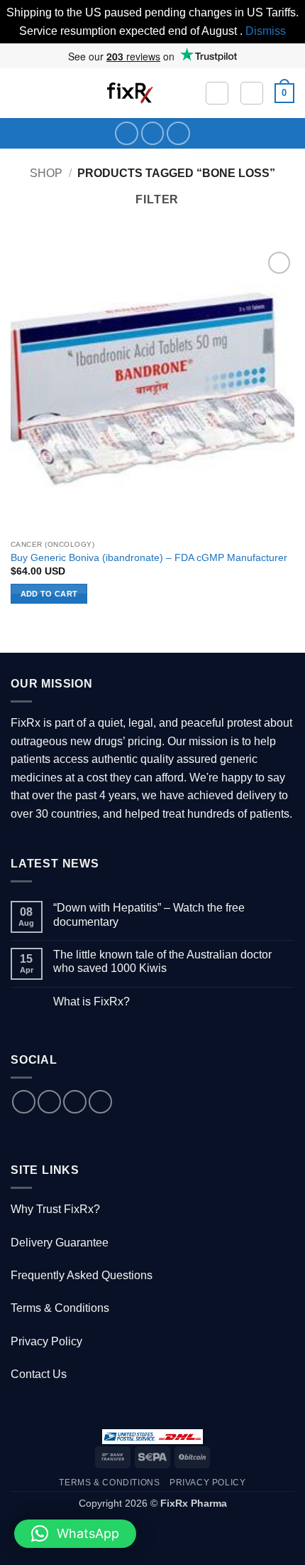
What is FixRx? (91, 1001)
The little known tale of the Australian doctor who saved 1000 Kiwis (162, 961)
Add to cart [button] (49, 593)
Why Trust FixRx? (55, 1209)
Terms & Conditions (60, 1308)
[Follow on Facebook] (126, 133)
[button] (19, 93)
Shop (46, 173)
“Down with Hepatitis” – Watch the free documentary (149, 914)
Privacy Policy (46, 1341)
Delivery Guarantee (60, 1242)
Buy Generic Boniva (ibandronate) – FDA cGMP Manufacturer (149, 557)
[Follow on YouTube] (178, 133)
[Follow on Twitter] (153, 133)
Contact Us (39, 1374)
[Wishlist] (217, 93)
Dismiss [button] (265, 31)
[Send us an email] (75, 1101)
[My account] (251, 93)
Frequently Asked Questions (81, 1275)
